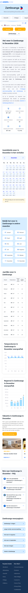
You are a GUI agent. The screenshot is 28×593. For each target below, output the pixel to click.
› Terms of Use (17, 583)
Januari (19, 29)
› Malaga (5, 580)
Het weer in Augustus (9, 534)
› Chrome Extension (18, 567)
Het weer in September (10, 540)
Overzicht (6, 17)
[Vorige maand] (5, 158)
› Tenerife (5, 573)
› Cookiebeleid (17, 589)
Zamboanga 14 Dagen (9, 523)
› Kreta (4, 576)
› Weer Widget (17, 576)
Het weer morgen (8, 545)
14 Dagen (16, 17)
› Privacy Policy (17, 586)
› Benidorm (5, 567)
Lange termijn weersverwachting (12, 529)
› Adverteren (17, 573)
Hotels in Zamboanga (9, 434)
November (8, 29)
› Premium (16, 570)
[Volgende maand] (23, 158)
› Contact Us (17, 580)
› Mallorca (5, 583)
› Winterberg (6, 570)
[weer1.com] (6, 2)
